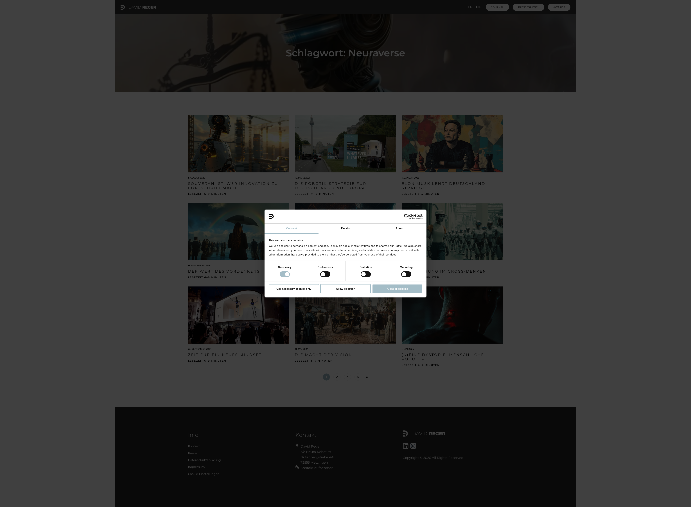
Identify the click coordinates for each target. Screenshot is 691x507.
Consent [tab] (291, 228)
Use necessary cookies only (293, 288)
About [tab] (399, 228)
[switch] (325, 274)
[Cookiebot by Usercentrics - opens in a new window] (407, 216)
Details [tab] (345, 228)
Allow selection (345, 288)
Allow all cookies (397, 288)
